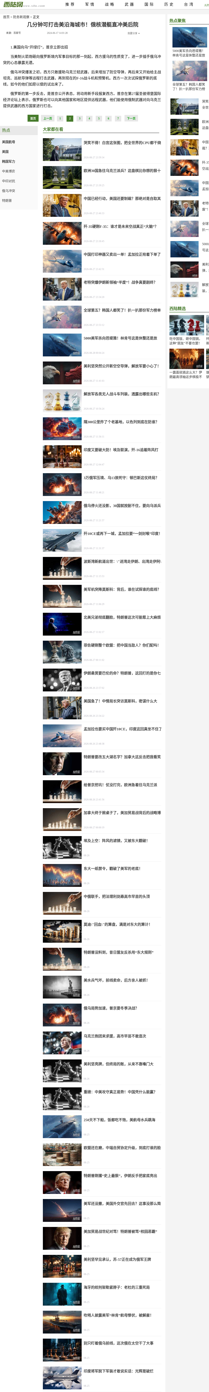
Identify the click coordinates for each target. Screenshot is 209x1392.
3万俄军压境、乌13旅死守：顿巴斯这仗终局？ (121, 478)
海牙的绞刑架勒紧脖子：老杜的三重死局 (117, 1287)
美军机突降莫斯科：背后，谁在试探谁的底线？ (122, 589)
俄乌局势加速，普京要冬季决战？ (111, 1008)
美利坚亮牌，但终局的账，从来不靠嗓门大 (118, 1064)
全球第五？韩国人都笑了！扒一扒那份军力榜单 (188, 89)
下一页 (131, 118)
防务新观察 (21, 17)
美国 (5, 151)
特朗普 (7, 200)
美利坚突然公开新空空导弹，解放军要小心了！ (122, 366)
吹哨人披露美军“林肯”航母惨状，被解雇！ (118, 1315)
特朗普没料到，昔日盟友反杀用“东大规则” (118, 952)
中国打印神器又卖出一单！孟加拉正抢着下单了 (122, 254)
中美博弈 (8, 171)
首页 (6, 17)
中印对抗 (8, 181)
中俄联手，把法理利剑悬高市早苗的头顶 (117, 897)
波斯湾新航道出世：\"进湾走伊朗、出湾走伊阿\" (123, 562)
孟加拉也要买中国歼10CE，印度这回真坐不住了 (123, 729)
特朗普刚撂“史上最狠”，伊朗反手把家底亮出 (120, 1176)
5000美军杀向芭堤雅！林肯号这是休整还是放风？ (188, 55)
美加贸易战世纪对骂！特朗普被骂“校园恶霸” (120, 1232)
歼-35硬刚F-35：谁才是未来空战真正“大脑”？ (121, 227)
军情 (90, 4)
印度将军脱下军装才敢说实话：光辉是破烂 (118, 1371)
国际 (150, 4)
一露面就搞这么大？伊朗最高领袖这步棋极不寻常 (185, 377)
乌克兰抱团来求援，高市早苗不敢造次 (115, 1036)
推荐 (70, 4)
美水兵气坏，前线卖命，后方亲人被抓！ (117, 980)
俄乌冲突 (8, 191)
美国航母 (8, 142)
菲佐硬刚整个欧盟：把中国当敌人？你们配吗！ (122, 645)
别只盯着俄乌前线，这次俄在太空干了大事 (118, 1343)
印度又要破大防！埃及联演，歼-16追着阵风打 (121, 450)
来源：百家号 (13, 33)
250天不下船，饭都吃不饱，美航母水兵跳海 (119, 1120)
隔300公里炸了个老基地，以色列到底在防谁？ (121, 422)
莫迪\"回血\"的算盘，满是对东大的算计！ (118, 924)
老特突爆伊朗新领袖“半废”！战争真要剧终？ (120, 282)
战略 (110, 4)
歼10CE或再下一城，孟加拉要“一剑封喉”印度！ (123, 534)
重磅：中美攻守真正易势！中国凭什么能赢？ (120, 1092)
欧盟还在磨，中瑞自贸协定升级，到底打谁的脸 (122, 1148)
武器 (130, 4)
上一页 (47, 118)
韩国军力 (8, 161)
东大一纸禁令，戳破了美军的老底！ (113, 869)
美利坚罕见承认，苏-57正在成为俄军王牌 (117, 1260)
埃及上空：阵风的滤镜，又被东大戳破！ (117, 841)
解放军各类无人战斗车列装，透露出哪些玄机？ (122, 394)
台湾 (189, 4)
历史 (169, 4)
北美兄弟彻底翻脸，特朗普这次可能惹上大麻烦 (122, 617)
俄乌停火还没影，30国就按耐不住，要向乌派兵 (122, 506)
